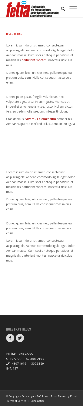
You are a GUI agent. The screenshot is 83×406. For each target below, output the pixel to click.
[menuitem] (61, 8)
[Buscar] (61, 8)
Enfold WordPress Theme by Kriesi (57, 396)
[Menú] (71, 8)
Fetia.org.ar (28, 396)
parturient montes (34, 60)
